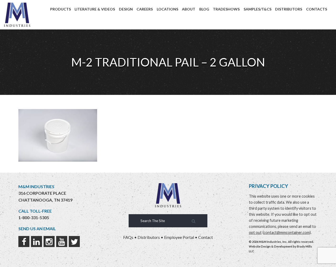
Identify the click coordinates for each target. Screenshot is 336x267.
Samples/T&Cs (257, 9)
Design (126, 9)
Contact (205, 237)
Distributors (288, 9)
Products (60, 9)
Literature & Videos (95, 9)
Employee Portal (179, 237)
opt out (255, 232)
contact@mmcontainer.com (287, 232)
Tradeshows (226, 9)
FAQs (128, 237)
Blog (204, 9)
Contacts (316, 9)
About (188, 9)
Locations (167, 9)
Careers (144, 9)
